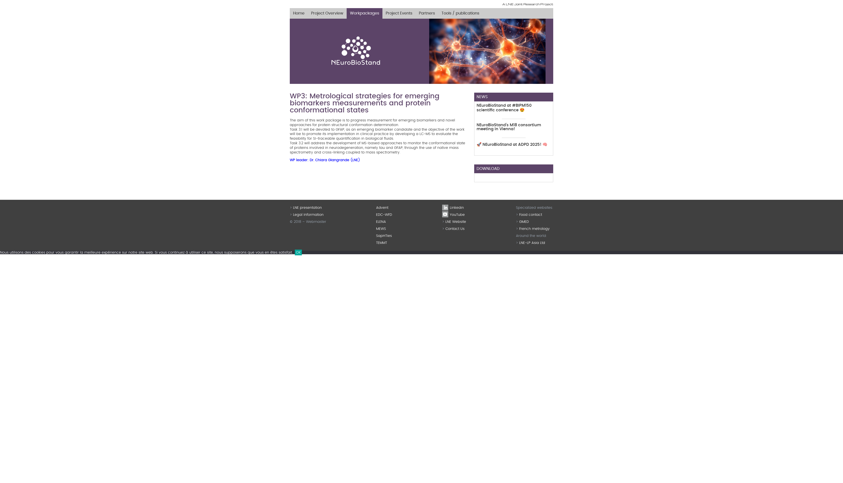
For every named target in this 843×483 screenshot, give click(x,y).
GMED (524, 221)
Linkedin (453, 207)
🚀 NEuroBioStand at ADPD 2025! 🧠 (512, 145)
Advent (382, 207)
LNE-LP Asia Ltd (532, 243)
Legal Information (308, 214)
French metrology (534, 229)
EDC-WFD (384, 214)
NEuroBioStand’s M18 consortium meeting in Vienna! (509, 127)
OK (298, 252)
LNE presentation (307, 207)
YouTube (453, 214)
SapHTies (384, 236)
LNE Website (455, 221)
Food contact (530, 214)
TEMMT (381, 243)
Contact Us (455, 229)
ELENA (381, 221)
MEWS (381, 229)
